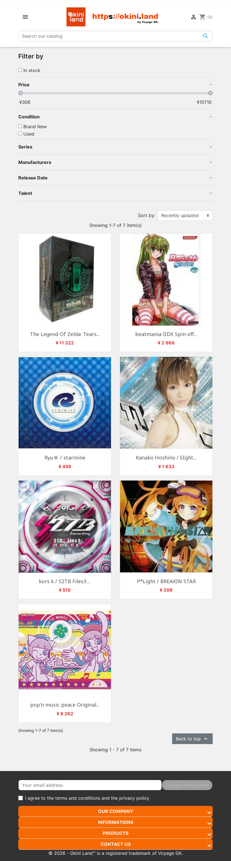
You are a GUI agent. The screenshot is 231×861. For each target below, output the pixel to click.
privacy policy (134, 798)
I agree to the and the (87, 798)
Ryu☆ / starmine (65, 457)
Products (115, 833)
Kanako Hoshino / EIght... (166, 457)
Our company (115, 811)
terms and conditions (77, 798)
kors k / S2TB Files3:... (65, 581)
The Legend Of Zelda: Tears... (65, 334)
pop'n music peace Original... (65, 704)
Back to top (192, 738)
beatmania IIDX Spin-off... (166, 334)
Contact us (116, 844)
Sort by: (146, 215)
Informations (115, 822)
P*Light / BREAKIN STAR (166, 581)
